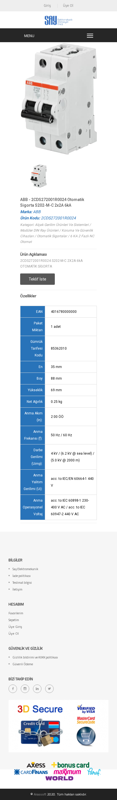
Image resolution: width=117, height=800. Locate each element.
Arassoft (40, 794)
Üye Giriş (15, 626)
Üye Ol (68, 5)
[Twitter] (49, 689)
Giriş (47, 5)
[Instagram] (25, 689)
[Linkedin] (37, 689)
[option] (39, 176)
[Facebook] (13, 689)
